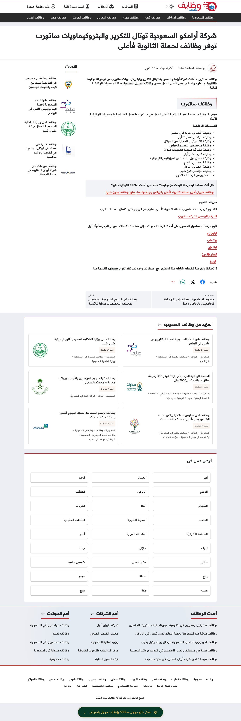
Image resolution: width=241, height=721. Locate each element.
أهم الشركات (107, 613)
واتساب (212, 240)
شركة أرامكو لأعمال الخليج (102, 439)
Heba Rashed (186, 68)
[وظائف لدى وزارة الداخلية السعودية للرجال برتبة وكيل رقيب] (50, 129)
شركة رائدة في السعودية (82, 395)
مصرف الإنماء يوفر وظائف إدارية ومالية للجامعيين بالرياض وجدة (189, 301)
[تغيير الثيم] (169, 6)
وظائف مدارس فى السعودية (195, 437)
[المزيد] (173, 282)
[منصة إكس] (192, 282)
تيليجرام (212, 233)
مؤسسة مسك (170, 437)
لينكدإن (212, 247)
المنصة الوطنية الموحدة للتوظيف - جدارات (188, 398)
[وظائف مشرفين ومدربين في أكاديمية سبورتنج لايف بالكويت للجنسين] (50, 85)
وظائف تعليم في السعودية (173, 432)
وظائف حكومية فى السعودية (172, 356)
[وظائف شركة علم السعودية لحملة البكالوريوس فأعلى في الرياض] (50, 107)
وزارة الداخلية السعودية (103, 361)
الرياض (193, 356)
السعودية (172, 324)
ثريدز (213, 261)
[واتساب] (183, 282)
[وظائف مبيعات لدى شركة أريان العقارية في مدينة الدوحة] (50, 172)
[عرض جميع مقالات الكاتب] (212, 68)
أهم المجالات (58, 613)
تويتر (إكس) (209, 254)
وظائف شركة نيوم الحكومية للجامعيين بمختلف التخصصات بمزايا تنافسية (112, 301)
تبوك (100, 395)
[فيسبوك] (202, 282)
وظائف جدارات (189, 393)
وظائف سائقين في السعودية (164, 393)
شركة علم (205, 361)
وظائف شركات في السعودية (89, 430)
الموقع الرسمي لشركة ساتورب (197, 216)
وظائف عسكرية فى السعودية (88, 356)
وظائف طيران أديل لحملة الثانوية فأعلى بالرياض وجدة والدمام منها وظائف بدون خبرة (160, 192)
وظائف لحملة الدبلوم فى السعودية (98, 435)
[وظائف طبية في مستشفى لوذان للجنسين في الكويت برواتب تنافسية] (50, 151)
